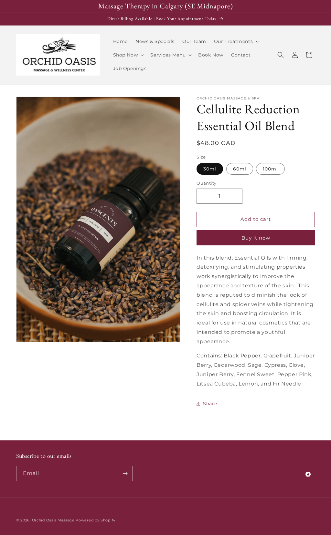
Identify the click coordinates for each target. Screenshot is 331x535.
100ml (270, 169)
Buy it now (255, 238)
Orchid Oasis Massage (53, 520)
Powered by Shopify (95, 520)
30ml (209, 169)
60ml (239, 169)
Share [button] (210, 403)
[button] (236, 41)
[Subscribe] (125, 473)
